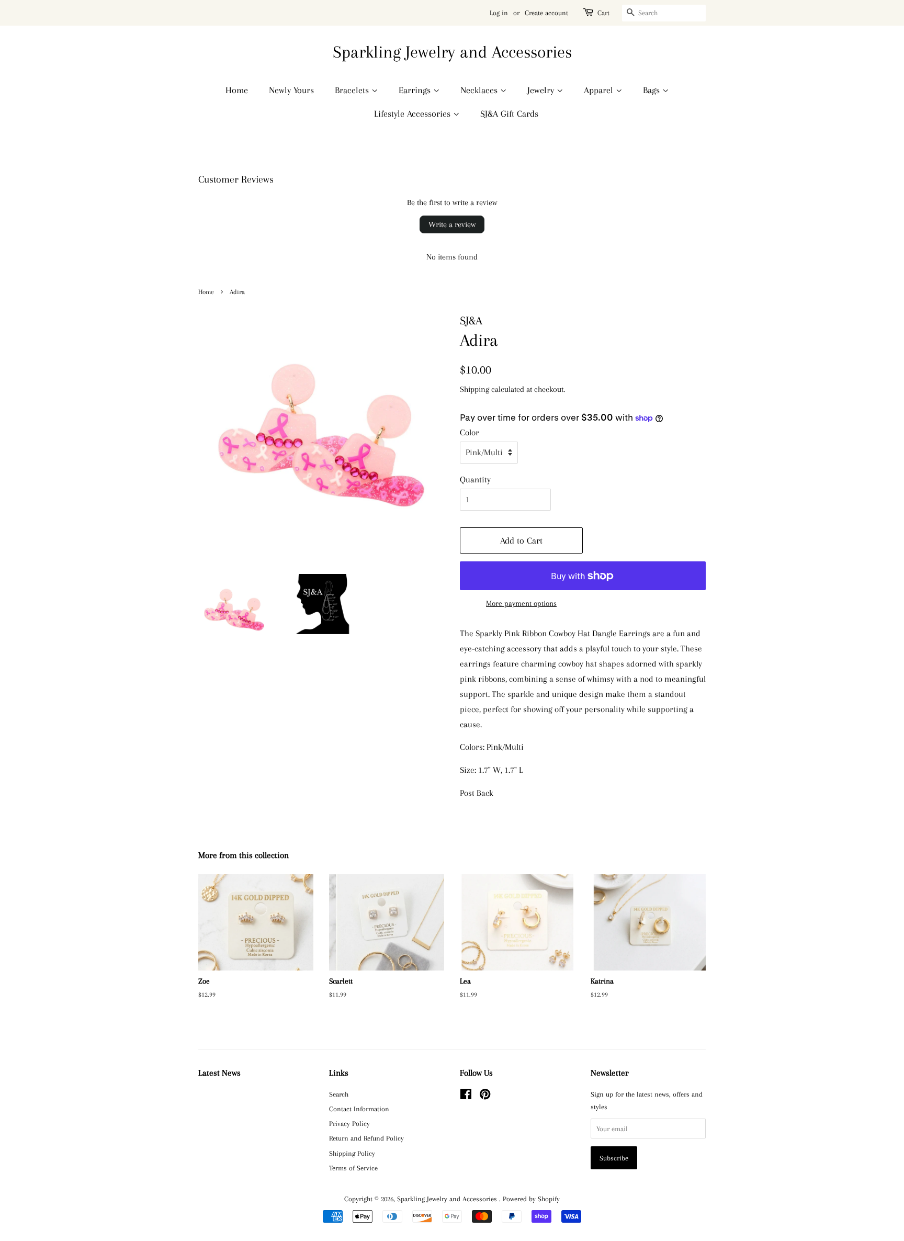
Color (469, 432)
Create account (546, 13)
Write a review (452, 224)
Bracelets (353, 90)
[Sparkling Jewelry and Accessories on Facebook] (466, 1096)
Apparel (600, 90)
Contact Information (359, 1108)
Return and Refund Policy (366, 1138)
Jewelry (542, 90)
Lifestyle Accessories (413, 113)
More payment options (521, 603)
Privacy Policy (349, 1123)
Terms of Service (353, 1168)
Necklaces (480, 90)
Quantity (475, 479)
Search (338, 1094)
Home (236, 90)
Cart (603, 13)
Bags (652, 90)
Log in (499, 13)
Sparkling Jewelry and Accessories (452, 52)
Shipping (474, 389)
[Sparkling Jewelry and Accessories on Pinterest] (485, 1096)
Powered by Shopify (531, 1198)
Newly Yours (291, 90)
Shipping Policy (352, 1153)
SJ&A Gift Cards (509, 113)
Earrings (416, 90)
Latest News (219, 1073)
